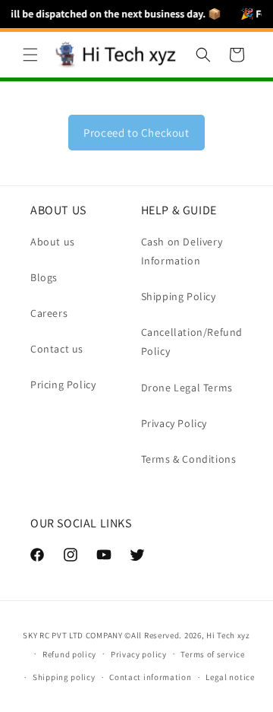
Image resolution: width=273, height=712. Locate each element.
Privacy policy (139, 654)
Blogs (44, 277)
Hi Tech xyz (228, 635)
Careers (48, 313)
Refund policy (69, 654)
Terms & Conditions (189, 459)
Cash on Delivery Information (182, 251)
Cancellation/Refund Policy (192, 341)
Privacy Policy (174, 423)
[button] (30, 54)
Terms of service (212, 654)
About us (52, 241)
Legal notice (230, 677)
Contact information (150, 677)
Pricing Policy (63, 384)
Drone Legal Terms (187, 387)
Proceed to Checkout (136, 132)
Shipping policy (64, 677)
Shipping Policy (178, 296)
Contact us (56, 349)
